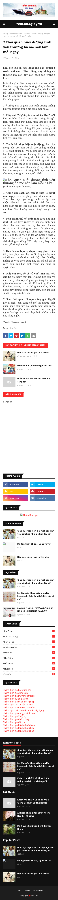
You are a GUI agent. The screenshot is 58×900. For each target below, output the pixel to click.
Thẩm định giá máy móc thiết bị (19, 695)
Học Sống (29, 658)
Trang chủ (7, 33)
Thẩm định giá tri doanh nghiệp (18, 701)
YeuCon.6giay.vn (29, 24)
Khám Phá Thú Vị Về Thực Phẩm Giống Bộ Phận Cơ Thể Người (33, 780)
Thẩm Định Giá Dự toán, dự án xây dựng (23, 710)
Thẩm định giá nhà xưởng (16, 719)
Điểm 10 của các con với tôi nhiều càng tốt (34, 380)
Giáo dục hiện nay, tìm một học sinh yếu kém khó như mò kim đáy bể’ (35, 532)
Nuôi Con (29, 668)
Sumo (7, 58)
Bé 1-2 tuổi (29, 641)
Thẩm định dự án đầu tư (15, 698)
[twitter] (42, 484)
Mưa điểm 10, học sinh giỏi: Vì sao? (34, 365)
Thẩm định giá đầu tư (14, 722)
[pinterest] (42, 491)
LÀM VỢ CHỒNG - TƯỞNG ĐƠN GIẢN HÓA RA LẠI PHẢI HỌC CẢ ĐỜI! (35, 610)
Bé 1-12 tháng (29, 636)
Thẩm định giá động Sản (15, 692)
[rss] (15, 491)
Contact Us (38, 890)
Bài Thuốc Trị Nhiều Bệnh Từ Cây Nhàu (34, 827)
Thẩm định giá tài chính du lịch (18, 727)
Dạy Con (17, 33)
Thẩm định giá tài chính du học (18, 730)
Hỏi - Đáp (29, 663)
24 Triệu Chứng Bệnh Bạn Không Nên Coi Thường (34, 814)
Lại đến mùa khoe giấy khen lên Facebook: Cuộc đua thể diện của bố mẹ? (35, 596)
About (27, 890)
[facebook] (15, 484)
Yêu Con (29, 674)
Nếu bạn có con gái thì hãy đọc (33, 352)
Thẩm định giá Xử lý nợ (14, 716)
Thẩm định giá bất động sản (17, 689)
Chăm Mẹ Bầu (29, 647)
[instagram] (15, 498)
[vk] (42, 498)
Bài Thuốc (29, 631)
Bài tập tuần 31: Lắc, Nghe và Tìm (34, 543)
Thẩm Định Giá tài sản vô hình (18, 704)
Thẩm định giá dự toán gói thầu (19, 707)
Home (18, 890)
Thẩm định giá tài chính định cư (19, 725)
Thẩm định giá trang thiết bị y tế (19, 713)
